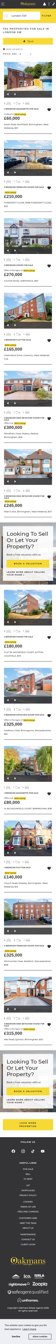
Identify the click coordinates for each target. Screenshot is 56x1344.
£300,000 (13, 427)
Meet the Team (28, 1223)
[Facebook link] (13, 1151)
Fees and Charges (28, 1211)
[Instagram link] (23, 1151)
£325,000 (13, 724)
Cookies (28, 1201)
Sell (28, 1174)
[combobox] (25, 16)
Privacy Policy (28, 1195)
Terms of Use (28, 1206)
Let (28, 1185)
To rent (28, 1179)
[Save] (49, 110)
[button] (28, 41)
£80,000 (12, 802)
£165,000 (13, 349)
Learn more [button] (29, 1329)
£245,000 (13, 505)
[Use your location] (6, 16)
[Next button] (15, 94)
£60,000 (12, 118)
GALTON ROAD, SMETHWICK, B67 (21, 281)
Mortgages (28, 1190)
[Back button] (7, 94)
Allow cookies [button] (40, 1336)
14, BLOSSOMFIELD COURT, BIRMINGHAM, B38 (28, 808)
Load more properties (28, 1125)
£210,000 (13, 196)
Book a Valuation (28, 563)
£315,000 (13, 1033)
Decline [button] (16, 1336)
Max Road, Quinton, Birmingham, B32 (23, 1039)
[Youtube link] (42, 1151)
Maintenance (28, 1234)
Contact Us (28, 1239)
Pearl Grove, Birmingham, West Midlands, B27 (28, 511)
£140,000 (13, 877)
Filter (46, 15)
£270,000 (13, 274)
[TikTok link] (33, 1151)
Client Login (28, 1244)
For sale (28, 1169)
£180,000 (13, 646)
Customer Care (28, 1218)
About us (28, 1228)
